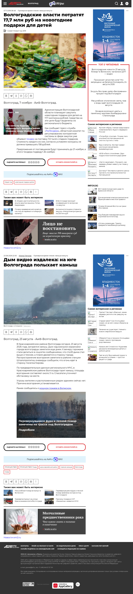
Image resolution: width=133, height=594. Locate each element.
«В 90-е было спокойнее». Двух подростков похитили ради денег (112, 155)
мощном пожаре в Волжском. (55, 388)
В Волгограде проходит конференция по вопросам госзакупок (67, 203)
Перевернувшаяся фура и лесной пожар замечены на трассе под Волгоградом (48, 422)
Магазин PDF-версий (100, 546)
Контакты (25, 546)
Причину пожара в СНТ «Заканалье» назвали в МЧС (67, 500)
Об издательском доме (66, 546)
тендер (30, 139)
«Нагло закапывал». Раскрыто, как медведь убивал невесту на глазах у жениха (113, 164)
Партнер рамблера (43, 584)
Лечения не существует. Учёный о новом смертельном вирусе (112, 330)
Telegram (27, 326)
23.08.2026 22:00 (10, 256)
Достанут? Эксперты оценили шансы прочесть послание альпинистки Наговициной (114, 173)
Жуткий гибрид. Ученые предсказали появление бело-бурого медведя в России (114, 130)
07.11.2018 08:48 (10, 11)
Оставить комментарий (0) (66, 162)
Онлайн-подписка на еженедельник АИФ (37, 549)
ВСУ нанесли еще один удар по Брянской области (111, 190)
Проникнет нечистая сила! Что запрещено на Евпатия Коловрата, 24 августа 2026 (109, 82)
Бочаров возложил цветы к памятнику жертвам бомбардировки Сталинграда (108, 113)
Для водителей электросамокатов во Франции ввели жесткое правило (113, 198)
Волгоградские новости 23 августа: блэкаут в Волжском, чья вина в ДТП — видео (108, 71)
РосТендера (52, 131)
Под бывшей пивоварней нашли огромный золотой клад (111, 216)
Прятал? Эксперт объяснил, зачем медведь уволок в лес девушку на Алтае (113, 314)
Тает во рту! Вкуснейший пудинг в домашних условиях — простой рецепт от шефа (113, 357)
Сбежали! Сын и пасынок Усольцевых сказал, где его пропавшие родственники (114, 340)
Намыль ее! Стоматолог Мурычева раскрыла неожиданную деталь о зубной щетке (113, 349)
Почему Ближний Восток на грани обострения (112, 207)
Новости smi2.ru (12, 248)
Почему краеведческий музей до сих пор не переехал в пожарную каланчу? (28, 211)
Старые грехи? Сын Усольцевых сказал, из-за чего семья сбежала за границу (113, 323)
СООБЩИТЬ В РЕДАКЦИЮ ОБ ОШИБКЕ (71, 549)
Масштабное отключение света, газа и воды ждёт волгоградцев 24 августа (108, 103)
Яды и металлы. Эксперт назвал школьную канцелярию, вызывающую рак (112, 147)
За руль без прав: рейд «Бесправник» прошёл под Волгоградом (109, 92)
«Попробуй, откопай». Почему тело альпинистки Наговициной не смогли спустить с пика (113, 138)
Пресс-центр (84, 546)
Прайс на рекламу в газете (42, 546)
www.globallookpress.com (14, 90)
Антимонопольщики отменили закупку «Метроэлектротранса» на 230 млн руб (69, 211)
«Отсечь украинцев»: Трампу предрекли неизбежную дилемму (111, 224)
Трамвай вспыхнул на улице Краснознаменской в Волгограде (28, 500)
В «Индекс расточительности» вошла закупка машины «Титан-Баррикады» (28, 203)
